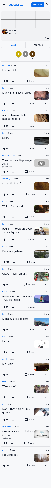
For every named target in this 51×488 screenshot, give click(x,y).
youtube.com (7, 167)
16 (31, 194)
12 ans (46, 110)
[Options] (46, 81)
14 (31, 284)
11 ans (46, 65)
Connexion (37, 4)
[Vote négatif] (13, 81)
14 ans (46, 427)
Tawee (15, 65)
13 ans (46, 201)
